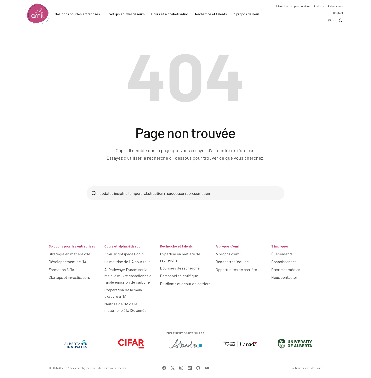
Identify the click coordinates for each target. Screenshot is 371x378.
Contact (338, 13)
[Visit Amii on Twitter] (173, 368)
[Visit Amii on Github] (198, 368)
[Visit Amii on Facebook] (164, 368)
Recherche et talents (176, 246)
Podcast (319, 6)
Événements (335, 6)
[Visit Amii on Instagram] (181, 368)
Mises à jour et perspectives (293, 6)
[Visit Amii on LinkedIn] (190, 368)
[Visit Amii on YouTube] (207, 368)
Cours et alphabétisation (123, 246)
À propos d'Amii (227, 246)
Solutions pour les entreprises (72, 246)
